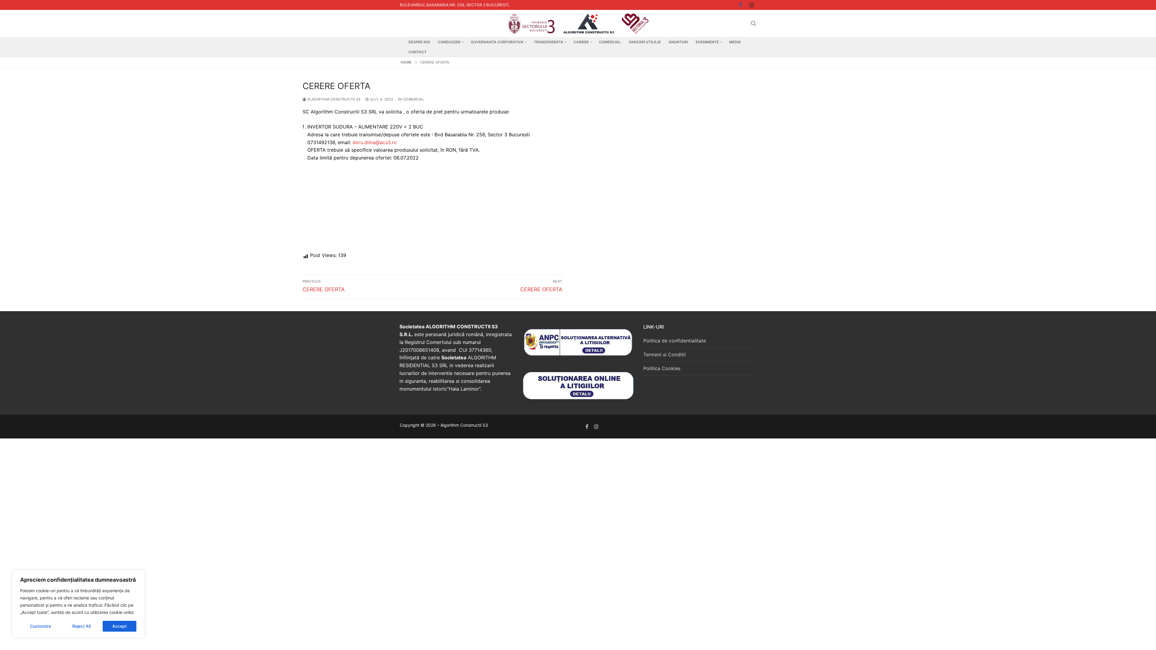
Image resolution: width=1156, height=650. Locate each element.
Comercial (413, 99)
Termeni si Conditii (664, 354)
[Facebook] (587, 426)
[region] (78, 604)
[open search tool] (753, 23)
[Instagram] (751, 5)
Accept (119, 626)
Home (406, 62)
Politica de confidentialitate (674, 341)
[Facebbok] (740, 5)
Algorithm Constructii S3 (333, 99)
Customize (40, 626)
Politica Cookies (661, 368)
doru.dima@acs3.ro (375, 142)
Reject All (81, 626)
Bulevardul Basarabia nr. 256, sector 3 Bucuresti (454, 4)
